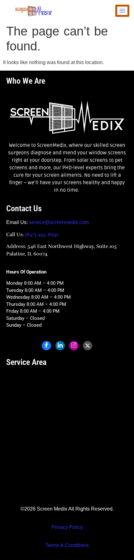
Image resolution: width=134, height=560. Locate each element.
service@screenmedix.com (59, 222)
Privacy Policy (67, 527)
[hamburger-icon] (122, 11)
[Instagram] (74, 345)
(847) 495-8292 (41, 234)
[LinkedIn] (60, 345)
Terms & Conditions (67, 545)
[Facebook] (46, 345)
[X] (87, 345)
